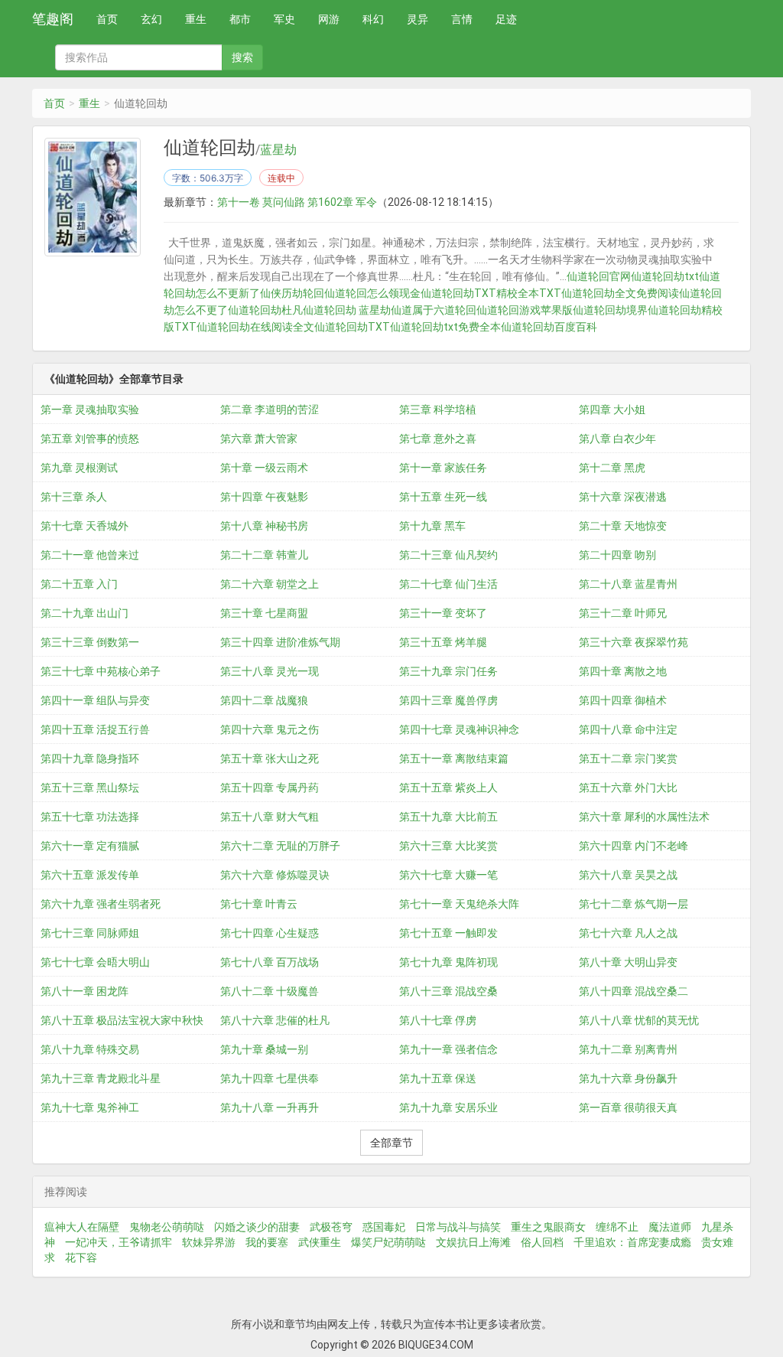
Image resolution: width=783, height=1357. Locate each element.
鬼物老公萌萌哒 (166, 1227)
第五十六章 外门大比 (628, 787)
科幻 (373, 19)
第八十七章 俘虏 (437, 1020)
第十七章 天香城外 (84, 526)
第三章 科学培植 (437, 409)
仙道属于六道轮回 (433, 310)
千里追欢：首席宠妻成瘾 (632, 1242)
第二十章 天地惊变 (623, 526)
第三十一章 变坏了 (443, 613)
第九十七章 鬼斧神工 (90, 1107)
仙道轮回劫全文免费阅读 (620, 293)
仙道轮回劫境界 (610, 310)
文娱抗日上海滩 (473, 1242)
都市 (240, 19)
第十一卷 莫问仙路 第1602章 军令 (297, 202)
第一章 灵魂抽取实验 (90, 409)
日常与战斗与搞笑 (458, 1227)
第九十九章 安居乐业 (448, 1107)
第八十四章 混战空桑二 (633, 991)
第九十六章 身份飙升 (628, 1078)
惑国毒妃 (383, 1227)
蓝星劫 (278, 150)
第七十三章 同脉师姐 (90, 933)
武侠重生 (319, 1242)
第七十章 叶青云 (258, 904)
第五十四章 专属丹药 (269, 787)
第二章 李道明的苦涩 (269, 409)
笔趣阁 (52, 19)
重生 (195, 19)
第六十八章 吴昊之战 (628, 875)
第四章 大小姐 (612, 409)
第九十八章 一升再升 (269, 1107)
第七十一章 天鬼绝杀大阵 (459, 904)
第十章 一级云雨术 (264, 468)
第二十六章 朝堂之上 (269, 584)
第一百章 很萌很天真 (628, 1107)
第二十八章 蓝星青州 (628, 584)
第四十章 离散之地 (623, 671)
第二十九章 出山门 (84, 613)
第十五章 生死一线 (443, 497)
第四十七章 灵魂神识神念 (459, 729)
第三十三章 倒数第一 (90, 642)
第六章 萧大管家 (258, 438)
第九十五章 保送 (437, 1078)
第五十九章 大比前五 (448, 817)
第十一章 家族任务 (443, 468)
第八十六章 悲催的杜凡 (275, 1020)
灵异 (417, 19)
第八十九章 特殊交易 (90, 1049)
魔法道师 (669, 1227)
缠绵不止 (617, 1227)
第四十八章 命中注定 (628, 729)
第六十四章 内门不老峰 (633, 846)
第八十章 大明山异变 (628, 962)
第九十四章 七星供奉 (269, 1078)
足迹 (506, 19)
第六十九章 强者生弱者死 (101, 904)
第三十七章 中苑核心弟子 (101, 671)
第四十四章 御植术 (623, 700)
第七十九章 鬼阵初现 (448, 962)
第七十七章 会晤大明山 (95, 962)
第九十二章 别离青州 (628, 1049)
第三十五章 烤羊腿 (443, 642)
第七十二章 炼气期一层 (633, 904)
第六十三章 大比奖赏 (448, 846)
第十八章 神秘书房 (264, 526)
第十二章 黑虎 (612, 468)
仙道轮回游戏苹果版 (524, 310)
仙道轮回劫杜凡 (265, 310)
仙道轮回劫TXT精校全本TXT (491, 293)
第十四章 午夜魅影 (264, 497)
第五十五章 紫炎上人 (448, 787)
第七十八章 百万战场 (269, 962)
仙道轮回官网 (599, 276)
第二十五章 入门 (79, 584)
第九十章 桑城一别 (264, 1049)
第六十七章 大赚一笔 (448, 875)
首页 (107, 19)
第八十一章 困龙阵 (84, 991)
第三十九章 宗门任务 (448, 671)
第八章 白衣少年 (617, 438)
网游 (329, 19)
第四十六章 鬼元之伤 (269, 729)
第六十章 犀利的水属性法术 (644, 817)
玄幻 (151, 19)
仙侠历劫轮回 (292, 293)
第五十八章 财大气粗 (269, 817)
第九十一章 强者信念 (448, 1049)
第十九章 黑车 (432, 526)
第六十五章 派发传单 (90, 875)
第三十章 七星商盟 (264, 613)
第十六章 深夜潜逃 (623, 497)
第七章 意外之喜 (437, 438)
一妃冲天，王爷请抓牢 (118, 1242)
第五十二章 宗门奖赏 (628, 758)
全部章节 (391, 1143)
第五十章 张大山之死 (269, 758)
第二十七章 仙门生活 (448, 584)
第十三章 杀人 (74, 497)
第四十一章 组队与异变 (95, 700)
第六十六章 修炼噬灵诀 (275, 875)
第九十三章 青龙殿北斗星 (101, 1078)
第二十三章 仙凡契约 (448, 555)
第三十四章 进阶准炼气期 (280, 642)
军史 (284, 19)
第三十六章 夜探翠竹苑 (633, 642)
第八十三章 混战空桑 (448, 991)
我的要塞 (266, 1242)
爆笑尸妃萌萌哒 (388, 1242)
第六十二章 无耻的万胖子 (280, 846)
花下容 (81, 1257)
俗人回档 (542, 1242)
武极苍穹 (331, 1227)
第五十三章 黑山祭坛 (90, 787)
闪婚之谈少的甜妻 (257, 1227)
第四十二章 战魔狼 (264, 700)
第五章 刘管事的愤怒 (90, 438)
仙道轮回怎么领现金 (372, 293)
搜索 (242, 57)
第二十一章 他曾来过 (90, 555)
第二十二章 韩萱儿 (264, 555)
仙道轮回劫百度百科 (549, 327)
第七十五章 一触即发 (448, 933)
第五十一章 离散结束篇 (453, 758)
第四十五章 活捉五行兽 (95, 729)
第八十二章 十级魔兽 (269, 991)
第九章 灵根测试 (79, 468)
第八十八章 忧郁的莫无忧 (639, 1020)
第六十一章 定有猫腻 (90, 846)
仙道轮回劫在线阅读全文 (255, 327)
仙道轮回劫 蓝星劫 (347, 310)
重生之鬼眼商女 (548, 1227)
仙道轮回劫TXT (352, 327)
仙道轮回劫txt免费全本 (445, 327)
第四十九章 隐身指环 (90, 758)
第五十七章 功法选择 (90, 817)
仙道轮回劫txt (665, 276)
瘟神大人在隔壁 (81, 1227)
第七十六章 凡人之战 (628, 933)
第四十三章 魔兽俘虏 (448, 700)
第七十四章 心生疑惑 (269, 933)
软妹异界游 (209, 1242)
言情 (462, 19)
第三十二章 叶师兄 (623, 613)
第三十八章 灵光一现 (269, 671)
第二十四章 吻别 (617, 555)
